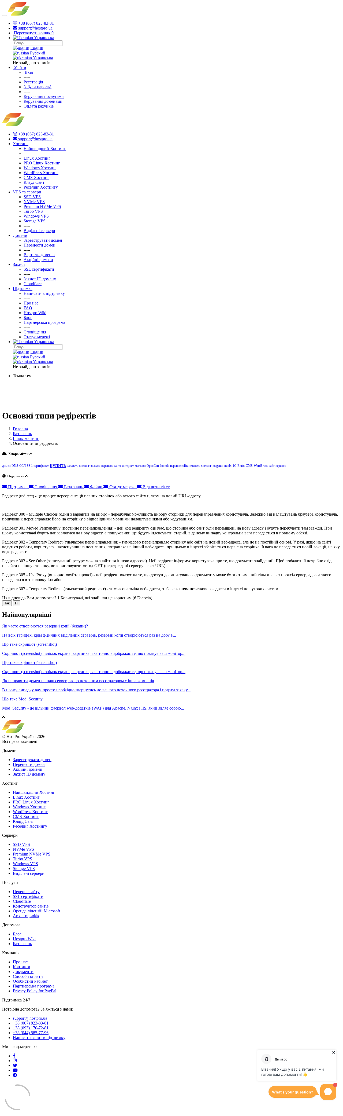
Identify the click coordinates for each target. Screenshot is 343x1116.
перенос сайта (179, 466)
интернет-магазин (134, 466)
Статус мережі (122, 486)
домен (6, 466)
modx (228, 466)
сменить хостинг (200, 466)
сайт (271, 466)
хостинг (84, 466)
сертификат (41, 466)
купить (58, 465)
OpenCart (153, 466)
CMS (249, 466)
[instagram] (15, 1060)
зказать (95, 466)
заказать (72, 466)
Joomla (164, 466)
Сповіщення (45, 486)
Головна (20, 429)
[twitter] (15, 1065)
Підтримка (18, 486)
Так (7, 603)
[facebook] (14, 1055)
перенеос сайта (111, 466)
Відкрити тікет (155, 486)
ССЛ (22, 466)
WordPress (261, 466)
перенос (280, 466)
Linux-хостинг (26, 438)
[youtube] (15, 1070)
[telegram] (15, 1075)
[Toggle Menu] (4, 15)
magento (217, 466)
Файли (96, 486)
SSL (29, 466)
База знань (22, 433)
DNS (15, 466)
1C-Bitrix (239, 466)
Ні (16, 603)
